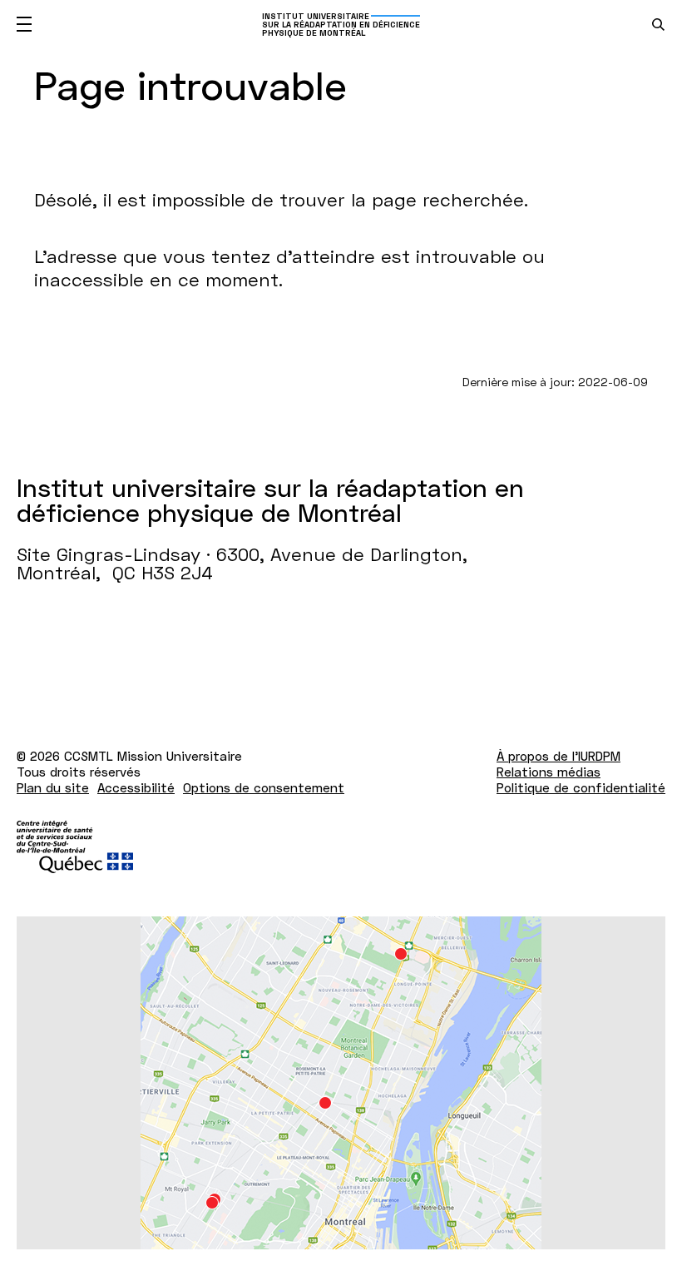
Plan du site (53, 787)
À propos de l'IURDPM (558, 755)
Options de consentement (263, 787)
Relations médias (548, 771)
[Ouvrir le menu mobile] (24, 24)
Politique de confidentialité (581, 787)
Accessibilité (136, 787)
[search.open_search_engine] (658, 24)
